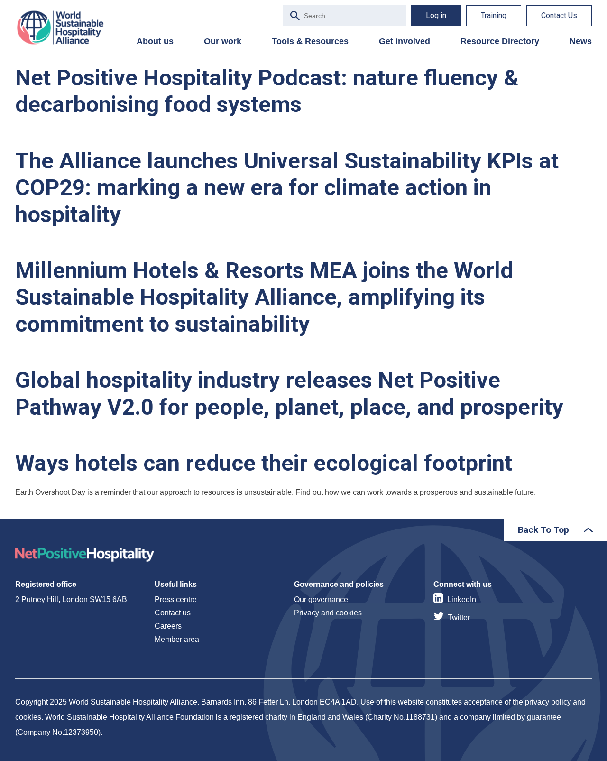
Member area (177, 639)
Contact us (173, 613)
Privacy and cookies (328, 613)
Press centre (176, 599)
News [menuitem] (581, 41)
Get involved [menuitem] (404, 41)
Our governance (321, 599)
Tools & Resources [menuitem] (310, 41)
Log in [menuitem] (436, 15)
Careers (168, 626)
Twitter (459, 617)
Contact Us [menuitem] (559, 15)
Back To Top (543, 529)
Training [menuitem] (493, 15)
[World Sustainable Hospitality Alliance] (65, 27)
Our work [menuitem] (222, 41)
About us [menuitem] (155, 41)
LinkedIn (461, 599)
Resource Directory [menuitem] (499, 41)
